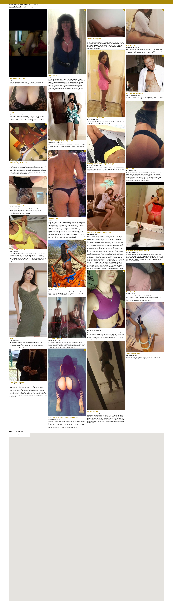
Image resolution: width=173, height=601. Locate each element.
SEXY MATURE (53, 75)
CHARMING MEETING (55, 338)
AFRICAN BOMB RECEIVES (96, 118)
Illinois (29, 4)
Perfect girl (13, 338)
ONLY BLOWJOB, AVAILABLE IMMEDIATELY (63, 417)
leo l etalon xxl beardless (134, 93)
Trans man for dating (94, 329)
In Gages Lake (131, 45)
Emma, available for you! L (18, 205)
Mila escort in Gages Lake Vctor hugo (100, 232)
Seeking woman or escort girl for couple (100, 164)
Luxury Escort (53, 218)
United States (23, 4)
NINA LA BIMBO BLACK (18, 250)
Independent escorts (14, 4)
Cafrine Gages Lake (94, 38)
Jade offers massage (133, 353)
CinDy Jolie (130, 169)
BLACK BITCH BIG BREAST (57, 288)
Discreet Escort (92, 411)
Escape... (13, 112)
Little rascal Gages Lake (18, 78)
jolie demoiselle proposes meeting (137, 250)
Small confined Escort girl (18, 162)
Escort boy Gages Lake (17, 382)
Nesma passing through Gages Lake (60, 141)
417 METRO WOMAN (14, 2)
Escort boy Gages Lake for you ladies (139, 292)
